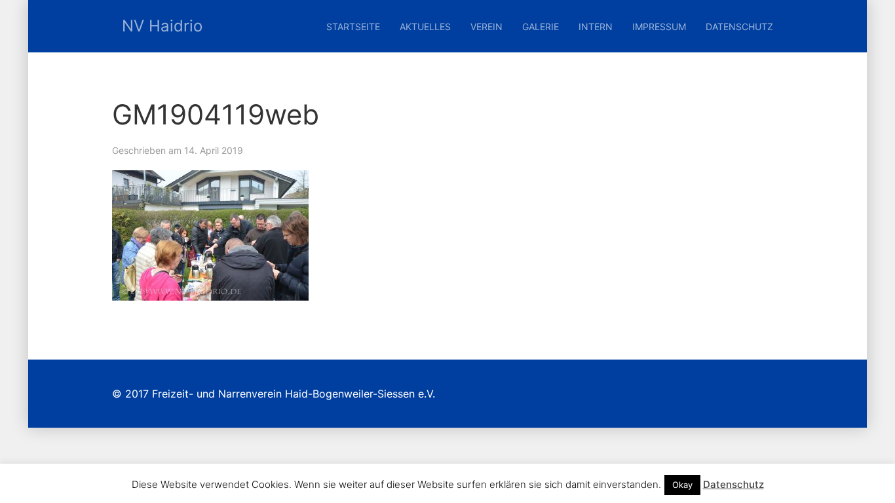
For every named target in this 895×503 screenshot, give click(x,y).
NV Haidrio (162, 25)
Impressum (659, 26)
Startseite (353, 26)
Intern (596, 26)
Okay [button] (682, 484)
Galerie (540, 26)
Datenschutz (739, 26)
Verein (486, 26)
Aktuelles (425, 26)
